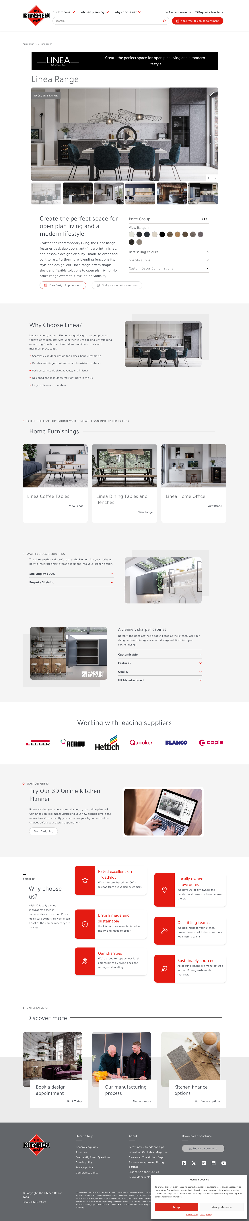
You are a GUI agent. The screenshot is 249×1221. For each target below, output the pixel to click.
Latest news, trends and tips (146, 1147)
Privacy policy (84, 1167)
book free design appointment (200, 21)
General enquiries (87, 1147)
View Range (76, 506)
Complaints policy (87, 1173)
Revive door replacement (144, 1177)
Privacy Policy (206, 1214)
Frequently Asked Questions (93, 1157)
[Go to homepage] (36, 15)
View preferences (222, 1207)
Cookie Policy (192, 1214)
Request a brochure (205, 1148)
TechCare (41, 1202)
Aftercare (81, 1152)
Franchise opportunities (144, 1172)
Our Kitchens (62, 12)
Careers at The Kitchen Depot (147, 1157)
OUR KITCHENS (29, 44)
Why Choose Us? (126, 12)
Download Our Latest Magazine (148, 1152)
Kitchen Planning (93, 12)
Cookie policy (84, 1162)
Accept (177, 1207)
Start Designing (43, 831)
